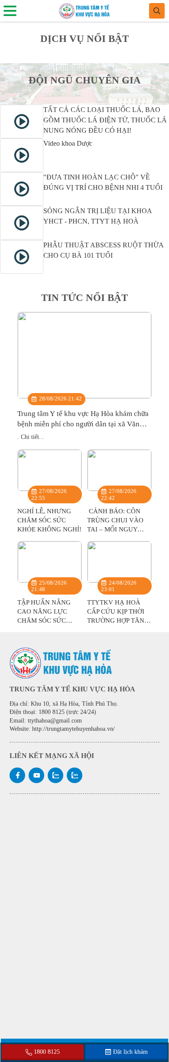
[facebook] (17, 775)
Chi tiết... (32, 437)
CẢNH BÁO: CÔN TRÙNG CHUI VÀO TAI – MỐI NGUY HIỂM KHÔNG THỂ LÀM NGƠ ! (115, 529)
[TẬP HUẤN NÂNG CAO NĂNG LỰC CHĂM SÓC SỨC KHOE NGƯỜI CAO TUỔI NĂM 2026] (49, 562)
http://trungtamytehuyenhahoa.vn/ (73, 729)
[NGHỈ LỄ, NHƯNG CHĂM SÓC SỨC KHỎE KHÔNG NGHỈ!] (49, 470)
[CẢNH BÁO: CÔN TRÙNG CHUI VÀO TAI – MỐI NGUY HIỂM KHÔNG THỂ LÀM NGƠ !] (119, 470)
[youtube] (36, 775)
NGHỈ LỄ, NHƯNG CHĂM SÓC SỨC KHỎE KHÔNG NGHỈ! (49, 520)
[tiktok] (74, 775)
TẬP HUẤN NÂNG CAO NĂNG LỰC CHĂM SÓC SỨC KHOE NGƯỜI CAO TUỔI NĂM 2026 (46, 620)
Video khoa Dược (67, 143)
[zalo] (55, 775)
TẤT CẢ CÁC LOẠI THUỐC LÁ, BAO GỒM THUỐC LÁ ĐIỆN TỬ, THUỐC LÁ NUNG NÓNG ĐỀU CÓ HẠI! (105, 120)
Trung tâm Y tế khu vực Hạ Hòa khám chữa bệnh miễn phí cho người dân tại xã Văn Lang (83, 423)
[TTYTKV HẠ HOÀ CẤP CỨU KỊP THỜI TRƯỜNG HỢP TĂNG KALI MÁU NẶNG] (119, 562)
